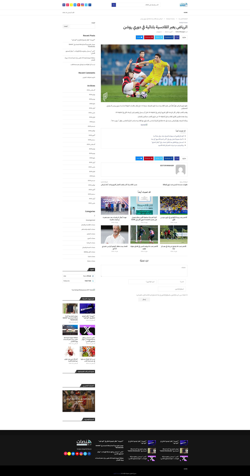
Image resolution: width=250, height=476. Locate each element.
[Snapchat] (71, 5)
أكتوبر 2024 (92, 190)
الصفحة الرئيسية (183, 19)
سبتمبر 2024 (91, 194)
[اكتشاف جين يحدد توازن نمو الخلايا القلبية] (70, 351)
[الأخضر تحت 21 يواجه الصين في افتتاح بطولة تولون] (144, 234)
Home (186, 12)
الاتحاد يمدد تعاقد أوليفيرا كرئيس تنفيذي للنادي (114, 247)
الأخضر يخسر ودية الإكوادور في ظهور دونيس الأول (173, 218)
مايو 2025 (92, 158)
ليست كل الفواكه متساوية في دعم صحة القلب (83, 64)
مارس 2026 (91, 113)
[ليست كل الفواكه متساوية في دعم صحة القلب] (87, 351)
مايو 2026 (92, 104)
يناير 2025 (92, 176)
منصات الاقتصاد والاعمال (88, 225)
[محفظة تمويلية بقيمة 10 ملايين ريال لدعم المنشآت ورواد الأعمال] (70, 330)
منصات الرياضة (170, 19)
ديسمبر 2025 (91, 126)
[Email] (75, 5)
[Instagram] (82, 5)
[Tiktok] (67, 5)
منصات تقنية (91, 256)
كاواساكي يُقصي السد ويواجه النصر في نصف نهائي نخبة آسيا (168, 136)
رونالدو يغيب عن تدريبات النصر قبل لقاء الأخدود (171, 145)
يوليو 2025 (92, 149)
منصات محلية (91, 261)
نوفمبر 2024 (91, 185)
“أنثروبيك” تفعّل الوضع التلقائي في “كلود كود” (83, 40)
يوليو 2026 (92, 95)
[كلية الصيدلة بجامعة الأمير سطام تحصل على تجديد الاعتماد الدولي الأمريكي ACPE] (144, 205)
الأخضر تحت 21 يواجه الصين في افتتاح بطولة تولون (144, 247)
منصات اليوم (117, 473)
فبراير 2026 (92, 117)
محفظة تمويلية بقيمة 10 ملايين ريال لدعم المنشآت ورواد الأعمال (70, 339)
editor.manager (180, 32)
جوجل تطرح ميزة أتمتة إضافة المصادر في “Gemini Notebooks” (70, 318)
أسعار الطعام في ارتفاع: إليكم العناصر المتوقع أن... (78, 399)
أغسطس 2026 (91, 90)
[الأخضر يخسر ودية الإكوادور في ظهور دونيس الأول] (174, 205)
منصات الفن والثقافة (89, 252)
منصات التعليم (91, 234)
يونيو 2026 (92, 99)
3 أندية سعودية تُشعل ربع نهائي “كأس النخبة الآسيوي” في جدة (167, 139)
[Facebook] (89, 5)
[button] (64, 401)
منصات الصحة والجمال (88, 247)
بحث (114, 5)
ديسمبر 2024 (91, 180)
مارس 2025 (91, 167)
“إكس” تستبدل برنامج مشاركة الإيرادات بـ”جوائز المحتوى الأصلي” (88, 339)
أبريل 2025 (92, 162)
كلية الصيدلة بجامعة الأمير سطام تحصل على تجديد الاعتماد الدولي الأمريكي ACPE (144, 218)
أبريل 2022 (92, 199)
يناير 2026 (92, 122)
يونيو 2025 (92, 153)
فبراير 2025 (92, 171)
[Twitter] (86, 5)
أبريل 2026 (92, 108)
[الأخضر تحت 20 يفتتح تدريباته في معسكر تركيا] (174, 234)
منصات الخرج (91, 238)
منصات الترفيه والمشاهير (88, 229)
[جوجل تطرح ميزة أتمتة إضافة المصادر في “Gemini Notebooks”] (70, 308)
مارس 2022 (91, 203)
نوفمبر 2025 (91, 131)
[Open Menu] (63, 5)
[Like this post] (176, 37)
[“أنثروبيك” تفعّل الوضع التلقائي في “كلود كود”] (87, 308)
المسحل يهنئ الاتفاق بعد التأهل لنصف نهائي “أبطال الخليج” (168, 142)
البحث (93, 23)
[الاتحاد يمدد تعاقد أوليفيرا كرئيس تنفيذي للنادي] (114, 234)
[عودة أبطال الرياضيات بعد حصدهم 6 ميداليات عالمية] (114, 205)
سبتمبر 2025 (91, 140)
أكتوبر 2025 (92, 135)
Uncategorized (90, 220)
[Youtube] (78, 5)
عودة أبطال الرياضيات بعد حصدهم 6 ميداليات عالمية (115, 218)
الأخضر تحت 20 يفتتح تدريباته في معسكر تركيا (173, 247)
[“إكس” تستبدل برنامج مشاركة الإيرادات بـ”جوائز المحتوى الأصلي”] (87, 330)
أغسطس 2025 (91, 144)
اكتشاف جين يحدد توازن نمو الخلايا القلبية (71, 360)
